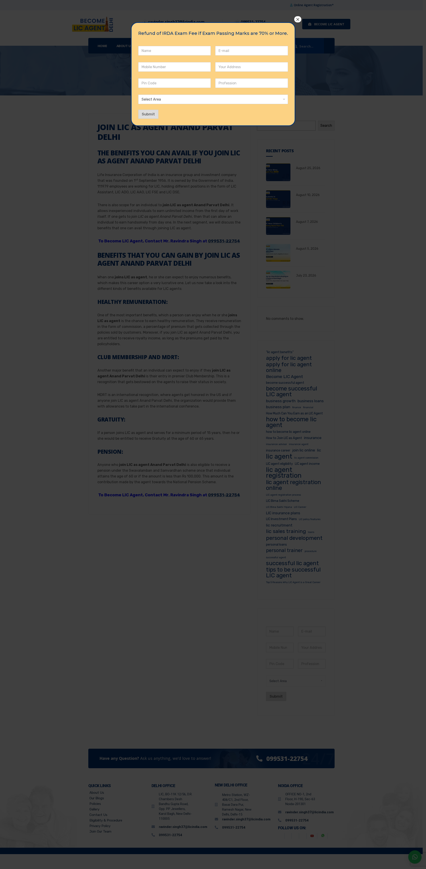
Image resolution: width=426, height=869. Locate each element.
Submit (148, 114)
